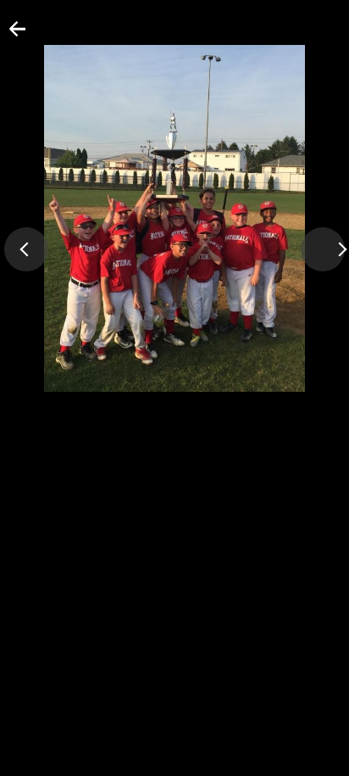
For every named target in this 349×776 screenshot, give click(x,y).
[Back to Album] (7, 35)
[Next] (323, 249)
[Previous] (26, 249)
